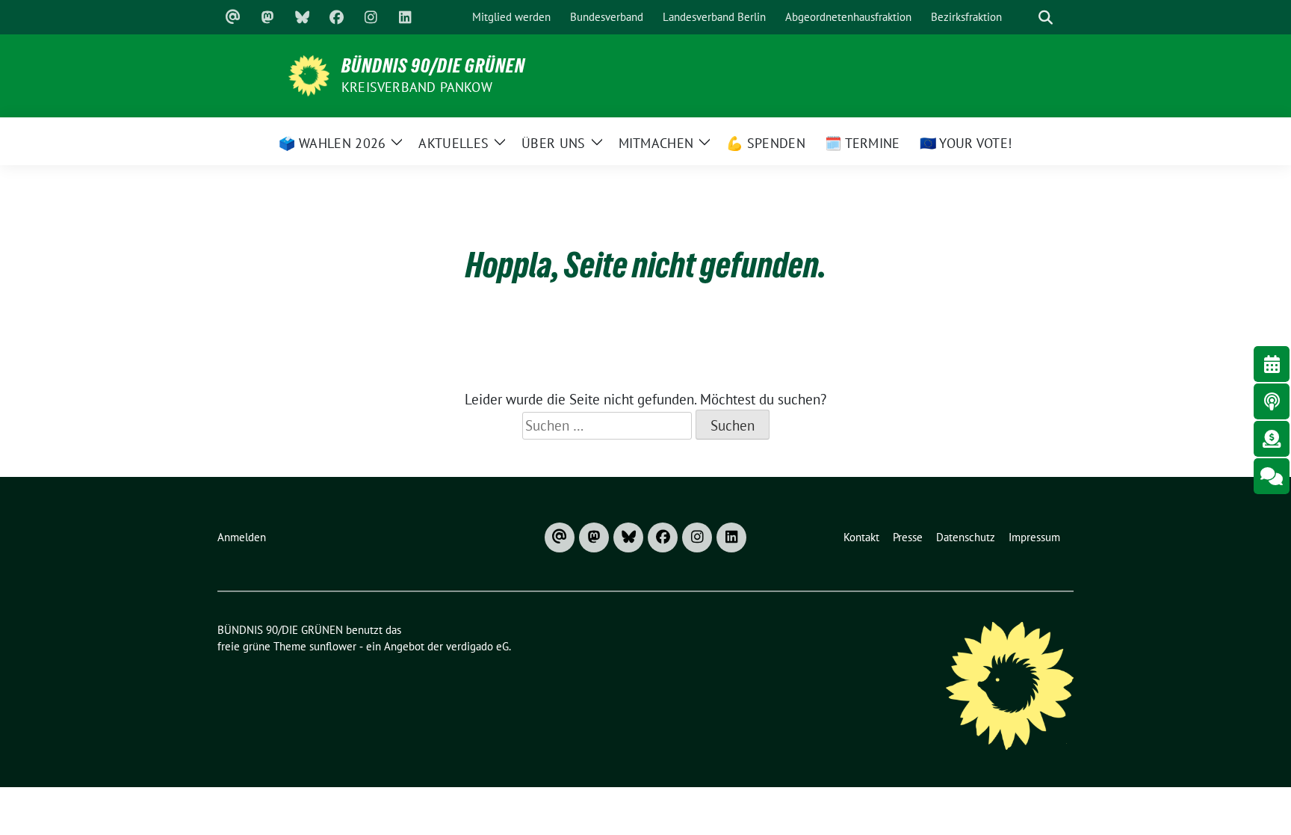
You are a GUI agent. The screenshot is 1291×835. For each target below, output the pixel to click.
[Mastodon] (267, 17)
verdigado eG (477, 646)
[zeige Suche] (1045, 17)
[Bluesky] (302, 17)
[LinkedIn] (405, 17)
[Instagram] (371, 17)
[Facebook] (336, 17)
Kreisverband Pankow (416, 87)
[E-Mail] (233, 17)
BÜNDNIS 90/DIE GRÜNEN (433, 66)
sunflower (332, 646)
